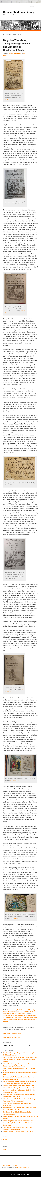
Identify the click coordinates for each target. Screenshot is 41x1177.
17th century (12, 1010)
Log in (5, 1149)
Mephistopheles (28, 1017)
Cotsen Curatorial (8, 1012)
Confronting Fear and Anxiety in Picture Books (18, 1121)
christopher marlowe (17, 1015)
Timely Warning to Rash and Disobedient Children (21, 1019)
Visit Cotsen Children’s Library (12, 1033)
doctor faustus (31, 1015)
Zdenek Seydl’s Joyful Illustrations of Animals (18, 1064)
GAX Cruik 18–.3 (14, 780)
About (5, 1139)
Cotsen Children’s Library (18, 12)
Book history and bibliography (26, 1010)
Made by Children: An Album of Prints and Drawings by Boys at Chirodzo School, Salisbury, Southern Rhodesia (20, 1059)
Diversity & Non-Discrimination (20, 1174)
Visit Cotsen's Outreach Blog (11, 1038)
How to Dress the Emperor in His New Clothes (18, 1132)
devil (25, 1015)
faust (11, 1017)
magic (21, 1017)
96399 (6, 99)
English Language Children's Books (25, 1012)
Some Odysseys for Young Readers (14, 1066)
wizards (5, 1021)
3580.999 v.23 (14, 918)
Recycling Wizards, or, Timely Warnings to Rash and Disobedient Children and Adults (16, 45)
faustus (16, 1017)
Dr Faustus (6, 1017)
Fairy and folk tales (9, 1014)
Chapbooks (6, 1015)
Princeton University (31, 1160)
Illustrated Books (20, 1014)
